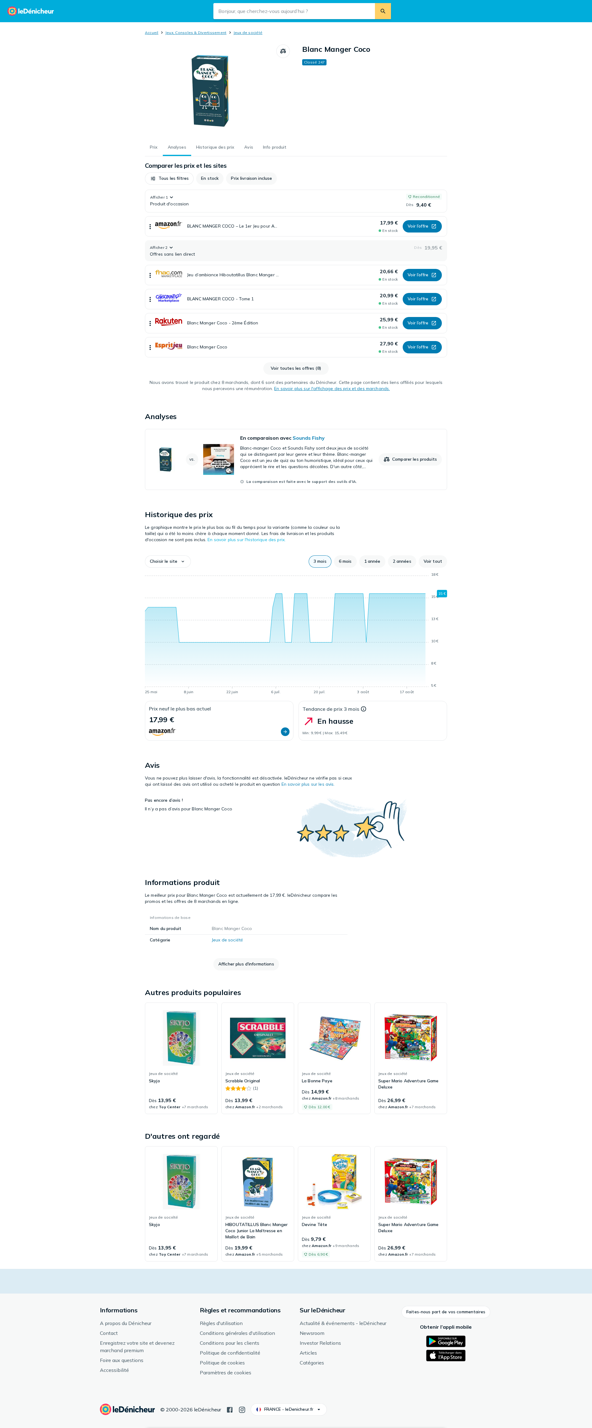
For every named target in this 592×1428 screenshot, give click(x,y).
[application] (296, 634)
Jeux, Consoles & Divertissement (195, 32)
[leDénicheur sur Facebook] (229, 1409)
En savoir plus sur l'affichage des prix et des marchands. (332, 388)
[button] (169, 178)
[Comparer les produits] (283, 51)
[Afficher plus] (150, 226)
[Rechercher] (383, 11)
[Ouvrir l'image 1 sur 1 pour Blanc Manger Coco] (210, 90)
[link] (296, 459)
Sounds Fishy (309, 438)
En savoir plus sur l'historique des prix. (247, 539)
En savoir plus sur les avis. (308, 784)
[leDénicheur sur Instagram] (242, 1409)
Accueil (151, 32)
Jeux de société (248, 32)
